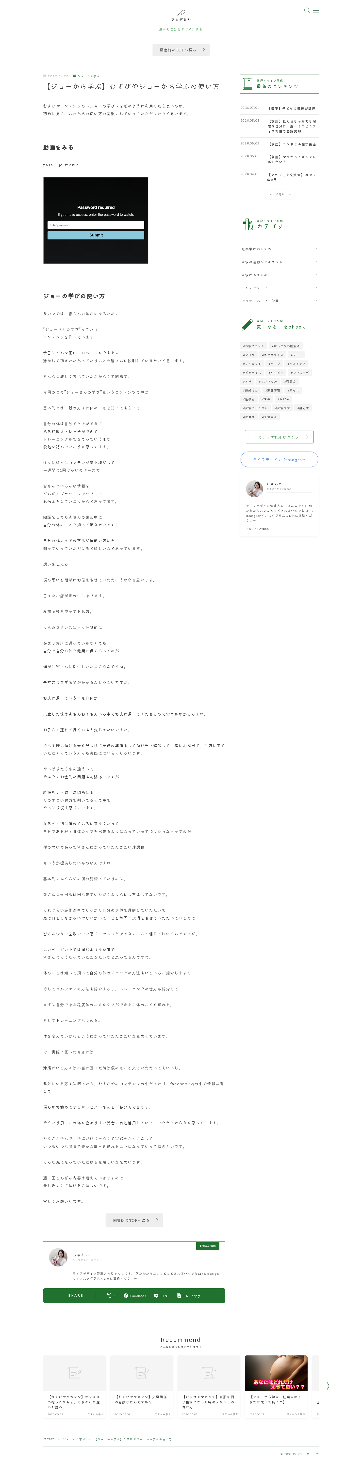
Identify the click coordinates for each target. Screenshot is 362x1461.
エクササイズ (273, 355)
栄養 (267, 399)
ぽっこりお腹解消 (287, 346)
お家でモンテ (254, 346)
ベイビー (277, 372)
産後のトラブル (256, 408)
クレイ (298, 355)
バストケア (298, 363)
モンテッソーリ (255, 287)
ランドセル (269, 381)
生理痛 (285, 399)
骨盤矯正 (270, 417)
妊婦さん (251, 390)
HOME (49, 1439)
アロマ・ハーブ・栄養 (260, 300)
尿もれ (294, 390)
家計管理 (273, 390)
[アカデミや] (181, 15)
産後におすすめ (255, 274)
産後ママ (283, 408)
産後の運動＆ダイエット (262, 261)
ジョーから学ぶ (89, 76)
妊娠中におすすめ (257, 248)
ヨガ (248, 381)
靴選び (250, 417)
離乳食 (304, 408)
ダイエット (253, 363)
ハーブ (275, 363)
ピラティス (253, 372)
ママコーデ (301, 372)
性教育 (250, 399)
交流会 (291, 381)
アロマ (250, 355)
